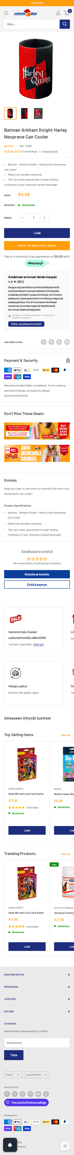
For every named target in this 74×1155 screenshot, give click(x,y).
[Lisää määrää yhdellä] (44, 217)
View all (65, 735)
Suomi (9, 1074)
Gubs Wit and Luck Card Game (26, 793)
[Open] (10, 1145)
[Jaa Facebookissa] (43, 342)
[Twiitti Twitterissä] (59, 342)
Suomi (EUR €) (33, 1074)
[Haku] (65, 24)
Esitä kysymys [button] (37, 584)
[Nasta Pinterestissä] (51, 342)
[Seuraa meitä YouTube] (38, 1094)
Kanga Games (15, 788)
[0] (66, 12)
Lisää (37, 233)
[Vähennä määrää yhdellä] (22, 217)
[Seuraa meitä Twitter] (15, 1094)
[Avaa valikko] (6, 13)
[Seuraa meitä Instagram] (22, 1094)
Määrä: (8, 217)
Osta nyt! (39, 644)
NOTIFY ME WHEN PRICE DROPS (37, 245)
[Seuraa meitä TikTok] (46, 1094)
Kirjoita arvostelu (37, 574)
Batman (9, 146)
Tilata (13, 1055)
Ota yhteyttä (37, 2)
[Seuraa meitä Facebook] (7, 1094)
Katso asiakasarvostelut (26, 324)
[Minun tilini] (58, 13)
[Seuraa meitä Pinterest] (30, 1094)
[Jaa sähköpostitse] (67, 342)
